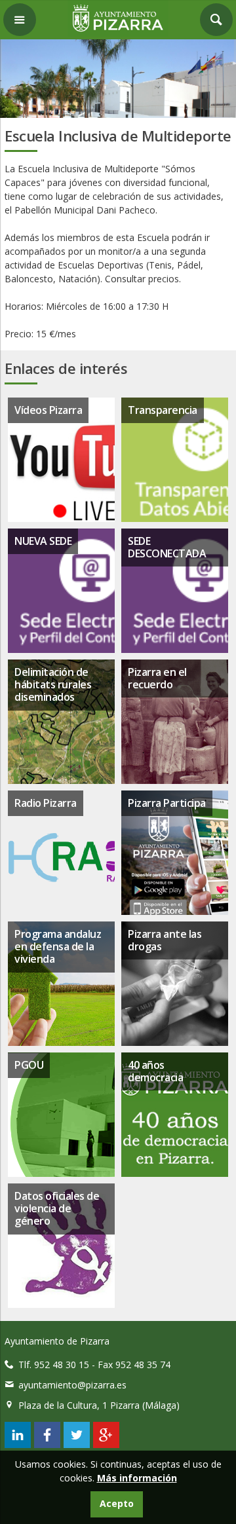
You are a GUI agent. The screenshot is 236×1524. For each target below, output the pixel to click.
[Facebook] (47, 1444)
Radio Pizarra (45, 803)
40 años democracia (155, 1071)
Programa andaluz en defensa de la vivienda (57, 946)
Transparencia (162, 410)
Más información (137, 1478)
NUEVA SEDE (42, 541)
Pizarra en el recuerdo (157, 678)
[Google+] (106, 1444)
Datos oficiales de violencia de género (56, 1208)
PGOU (28, 1065)
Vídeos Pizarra (48, 410)
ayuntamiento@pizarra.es (72, 1385)
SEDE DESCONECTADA (167, 547)
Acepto (117, 1503)
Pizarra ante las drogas (164, 940)
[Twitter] (77, 1444)
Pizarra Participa (167, 803)
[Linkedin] (18, 1444)
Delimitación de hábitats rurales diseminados (52, 684)
